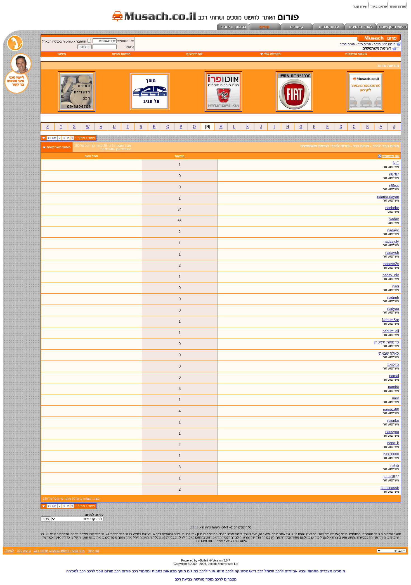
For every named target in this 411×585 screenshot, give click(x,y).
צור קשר (93, 550)
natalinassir (390, 488)
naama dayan (388, 197)
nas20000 (391, 454)
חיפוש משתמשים (59, 147)
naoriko (393, 420)
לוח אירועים (194, 54)
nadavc (393, 230)
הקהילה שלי (272, 54)
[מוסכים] (365, 108)
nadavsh (392, 253)
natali (394, 465)
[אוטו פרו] (223, 108)
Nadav (394, 219)
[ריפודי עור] (76, 108)
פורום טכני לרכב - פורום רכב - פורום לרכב (367, 44)
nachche (392, 208)
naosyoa (392, 432)
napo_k (393, 443)
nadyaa (393, 308)
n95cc (394, 185)
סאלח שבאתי (388, 353)
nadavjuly (391, 241)
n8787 (394, 174)
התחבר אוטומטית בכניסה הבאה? (64, 41)
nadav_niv (390, 275)
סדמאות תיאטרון (386, 342)
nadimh (393, 297)
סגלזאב (393, 364)
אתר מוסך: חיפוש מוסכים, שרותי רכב (59, 550)
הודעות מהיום (121, 54)
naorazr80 (391, 409)
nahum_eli (390, 331)
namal (394, 376)
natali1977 (390, 476)
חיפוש (62, 54)
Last (52, 138)
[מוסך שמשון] (294, 108)
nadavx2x (391, 264)
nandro (393, 387)
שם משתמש (125, 41)
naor (395, 398)
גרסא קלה (24, 550)
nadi (395, 286)
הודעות (179, 156)
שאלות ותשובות (356, 54)
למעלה (9, 550)
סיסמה (129, 46)
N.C (396, 163)
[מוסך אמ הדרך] (150, 107)
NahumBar (390, 320)
